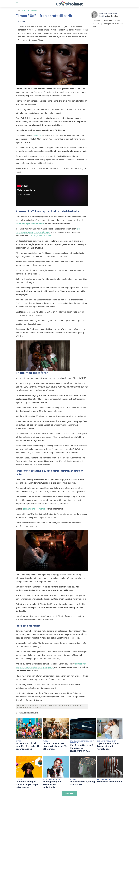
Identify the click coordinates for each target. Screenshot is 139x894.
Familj (45, 741)
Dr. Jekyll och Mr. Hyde (40, 236)
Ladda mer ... (69, 793)
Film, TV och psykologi (29, 10)
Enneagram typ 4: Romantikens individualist (52, 784)
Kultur (18, 10)
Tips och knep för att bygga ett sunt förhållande (108, 746)
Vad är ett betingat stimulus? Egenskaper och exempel (27, 784)
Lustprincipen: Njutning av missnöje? (82, 783)
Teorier (19, 779)
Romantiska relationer (106, 741)
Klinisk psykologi (104, 779)
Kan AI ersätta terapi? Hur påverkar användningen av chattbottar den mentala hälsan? (83, 748)
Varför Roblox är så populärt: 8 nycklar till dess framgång (27, 746)
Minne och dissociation (109, 781)
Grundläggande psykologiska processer (82, 742)
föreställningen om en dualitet (30, 223)
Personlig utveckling (51, 779)
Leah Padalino (112, 16)
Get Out (37, 135)
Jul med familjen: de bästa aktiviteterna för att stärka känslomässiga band (55, 746)
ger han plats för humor (34, 509)
